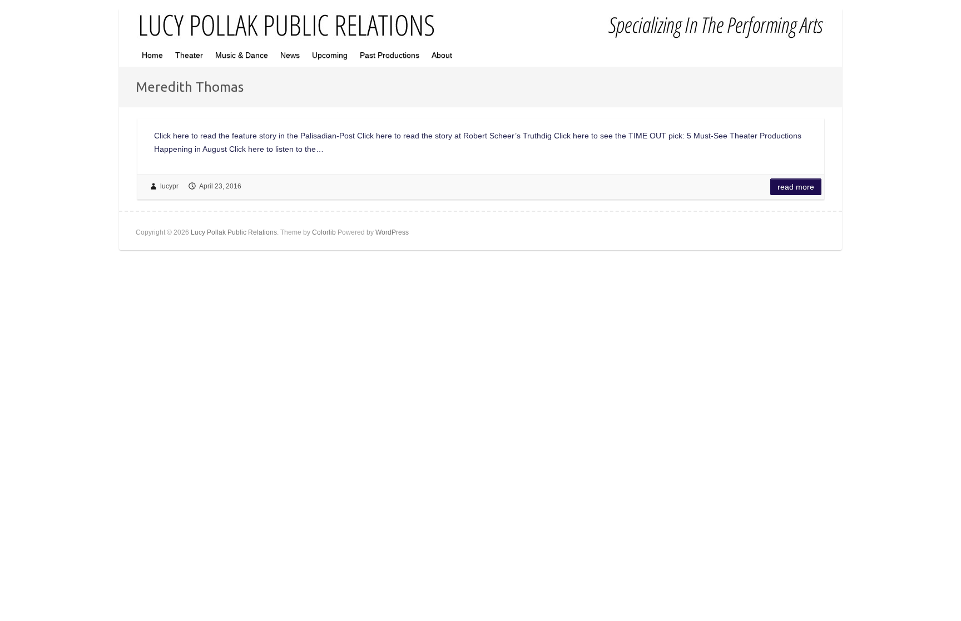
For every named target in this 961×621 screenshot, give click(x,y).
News (290, 55)
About (442, 55)
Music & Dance (241, 55)
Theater (189, 55)
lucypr (169, 186)
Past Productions (389, 55)
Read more (795, 186)
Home (152, 55)
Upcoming (330, 55)
